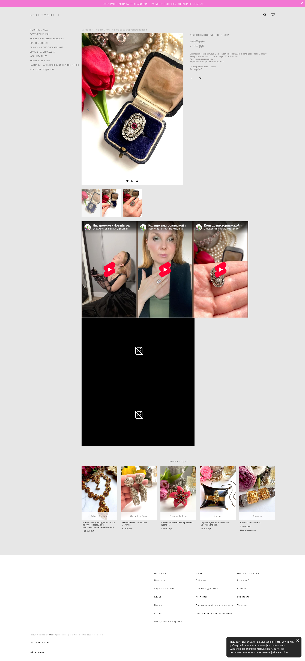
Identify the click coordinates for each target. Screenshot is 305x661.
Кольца (158, 613)
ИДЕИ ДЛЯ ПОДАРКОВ (42, 69)
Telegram (242, 605)
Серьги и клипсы (164, 588)
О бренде (201, 580)
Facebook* (243, 588)
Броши (158, 605)
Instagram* (243, 580)
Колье (157, 596)
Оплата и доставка (207, 588)
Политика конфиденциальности (214, 605)
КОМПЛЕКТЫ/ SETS (40, 60)
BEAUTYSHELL (45, 15)
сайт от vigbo (37, 652)
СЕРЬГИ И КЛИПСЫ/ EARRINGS (46, 47)
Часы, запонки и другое (168, 621)
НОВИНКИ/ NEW (39, 29)
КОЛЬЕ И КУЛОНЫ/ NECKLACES (47, 38)
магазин (86, 29)
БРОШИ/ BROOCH (39, 42)
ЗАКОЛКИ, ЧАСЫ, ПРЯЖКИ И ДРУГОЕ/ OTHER (54, 65)
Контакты (201, 596)
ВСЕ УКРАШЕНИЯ (39, 34)
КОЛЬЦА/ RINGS (38, 56)
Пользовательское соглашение (214, 613)
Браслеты (159, 580)
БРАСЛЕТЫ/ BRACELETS (42, 51)
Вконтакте (243, 596)
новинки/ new (102, 29)
